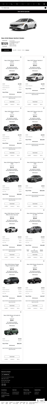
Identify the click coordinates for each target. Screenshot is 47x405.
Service (14, 390)
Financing (26, 390)
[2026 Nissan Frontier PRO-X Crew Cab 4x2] (12, 229)
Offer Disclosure (12, 70)
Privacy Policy (7, 403)
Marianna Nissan (2, 403)
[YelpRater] (5, 384)
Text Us (18, 104)
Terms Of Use (10, 403)
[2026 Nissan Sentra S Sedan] (12, 76)
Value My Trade (26, 393)
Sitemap (14, 402)
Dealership (38, 390)
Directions (37, 393)
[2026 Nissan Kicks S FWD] (12, 127)
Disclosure (27, 50)
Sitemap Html (17, 403)
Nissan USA (24, 403)
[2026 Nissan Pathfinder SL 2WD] (35, 229)
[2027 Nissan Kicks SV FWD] (35, 127)
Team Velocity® (35, 402)
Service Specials (15, 393)
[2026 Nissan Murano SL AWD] (35, 280)
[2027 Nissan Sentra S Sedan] (35, 76)
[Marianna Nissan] (3, 4)
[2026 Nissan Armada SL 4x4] (12, 331)
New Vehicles (3, 392)
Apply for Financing (27, 392)
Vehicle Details (6, 50)
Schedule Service (15, 392)
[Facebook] (2, 384)
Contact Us (6, 374)
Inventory (4, 390)
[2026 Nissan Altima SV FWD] (35, 178)
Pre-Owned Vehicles (5, 393)
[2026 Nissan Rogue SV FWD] (12, 178)
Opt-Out (27, 403)
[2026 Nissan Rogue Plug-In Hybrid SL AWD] (12, 280)
